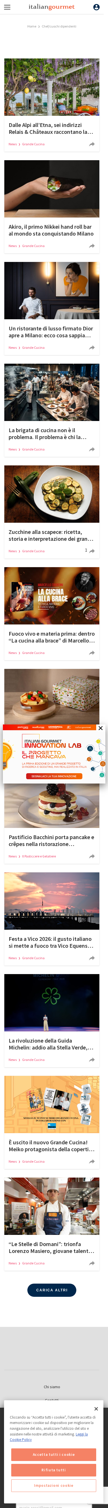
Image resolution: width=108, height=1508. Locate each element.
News (13, 144)
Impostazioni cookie (53, 1485)
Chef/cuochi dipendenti (59, 26)
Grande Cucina (33, 144)
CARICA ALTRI (52, 1290)
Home (31, 26)
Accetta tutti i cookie (54, 1454)
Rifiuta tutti (53, 1470)
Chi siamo (52, 1386)
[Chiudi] (96, 1409)
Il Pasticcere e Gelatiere (39, 856)
